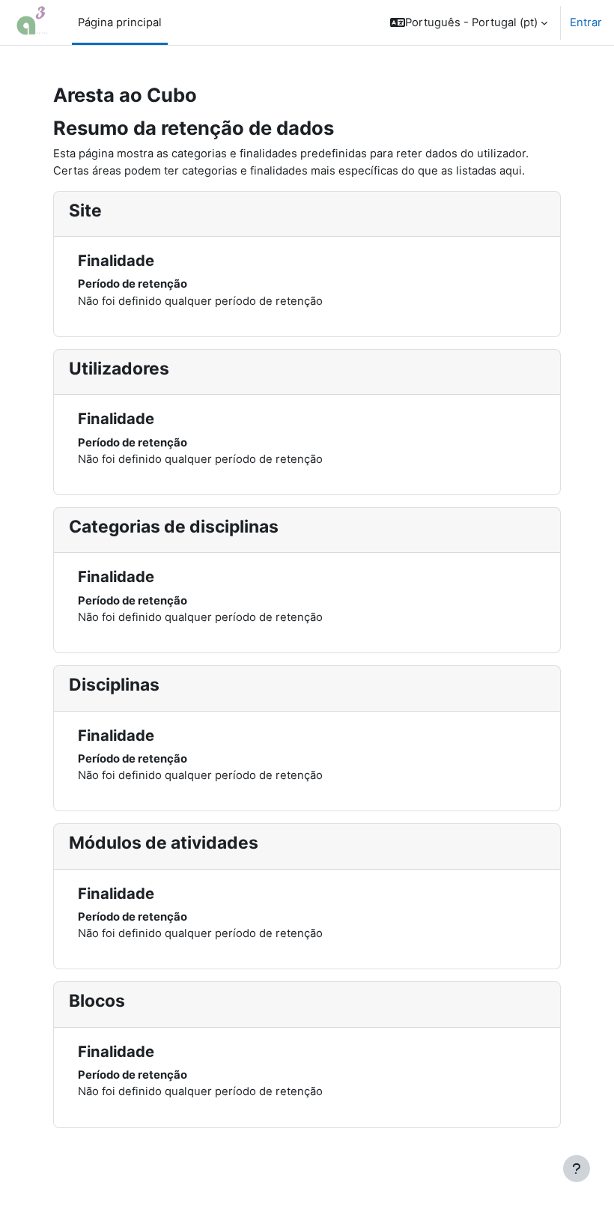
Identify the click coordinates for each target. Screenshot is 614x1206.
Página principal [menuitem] (120, 22)
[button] (468, 22)
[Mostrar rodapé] (576, 1168)
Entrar (586, 22)
